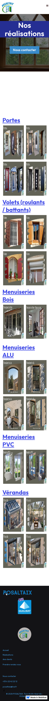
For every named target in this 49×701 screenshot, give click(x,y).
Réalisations (8, 655)
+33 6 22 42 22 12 (10, 681)
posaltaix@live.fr (10, 686)
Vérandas (15, 492)
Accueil (6, 650)
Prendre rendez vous (12, 664)
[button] (47, 5)
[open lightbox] (13, 142)
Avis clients (7, 659)
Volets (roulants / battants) (23, 205)
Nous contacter (24, 50)
